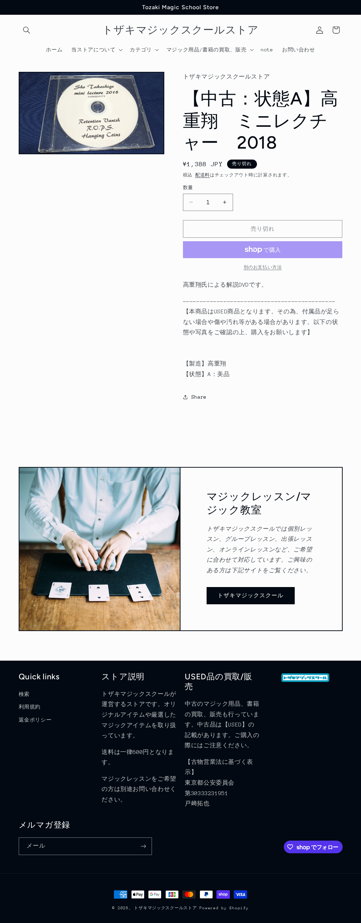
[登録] (143, 846)
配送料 (202, 175)
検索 (24, 694)
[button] (27, 30)
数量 (188, 187)
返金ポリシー (35, 720)
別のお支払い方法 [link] (263, 267)
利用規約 (30, 707)
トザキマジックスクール (251, 595)
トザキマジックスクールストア (165, 908)
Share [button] (199, 397)
